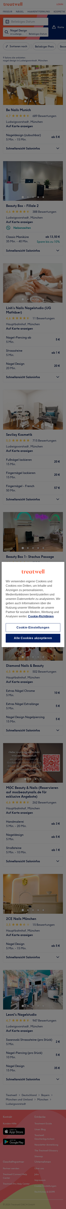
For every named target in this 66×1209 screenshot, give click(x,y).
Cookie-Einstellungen (33, 627)
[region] (33, 604)
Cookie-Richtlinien (41, 616)
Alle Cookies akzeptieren (33, 638)
